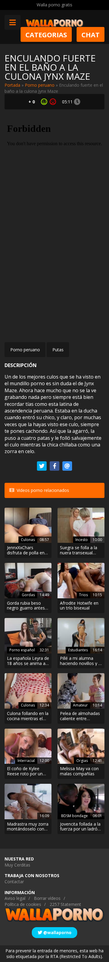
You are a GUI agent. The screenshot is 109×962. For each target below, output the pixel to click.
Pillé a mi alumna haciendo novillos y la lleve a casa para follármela (81, 661)
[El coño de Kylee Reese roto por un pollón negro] (28, 746)
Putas (58, 349)
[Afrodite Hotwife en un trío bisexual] (81, 580)
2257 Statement (65, 904)
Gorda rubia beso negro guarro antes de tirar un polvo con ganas (27, 606)
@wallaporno (56, 932)
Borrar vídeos (47, 898)
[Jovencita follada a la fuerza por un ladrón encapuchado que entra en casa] (81, 801)
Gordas (28, 594)
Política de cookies (23, 904)
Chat (90, 34)
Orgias (82, 760)
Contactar (14, 881)
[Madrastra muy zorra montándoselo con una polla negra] (28, 801)
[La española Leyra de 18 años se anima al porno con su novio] (28, 635)
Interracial (26, 760)
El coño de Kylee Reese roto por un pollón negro (25, 771)
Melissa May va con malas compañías (79, 771)
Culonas (28, 539)
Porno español (22, 650)
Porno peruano (39, 85)
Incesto (81, 539)
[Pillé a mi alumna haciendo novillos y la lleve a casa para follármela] (81, 635)
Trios (83, 594)
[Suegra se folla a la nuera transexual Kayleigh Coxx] (81, 525)
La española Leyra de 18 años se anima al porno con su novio (28, 661)
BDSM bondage (74, 815)
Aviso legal (15, 898)
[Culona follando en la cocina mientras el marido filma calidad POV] (28, 691)
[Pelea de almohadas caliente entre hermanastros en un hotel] (81, 691)
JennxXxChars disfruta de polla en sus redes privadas (26, 550)
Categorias (46, 34)
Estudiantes (78, 650)
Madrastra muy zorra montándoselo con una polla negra (27, 827)
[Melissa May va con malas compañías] (81, 746)
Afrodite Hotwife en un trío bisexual (79, 606)
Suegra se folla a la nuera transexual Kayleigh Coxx (78, 550)
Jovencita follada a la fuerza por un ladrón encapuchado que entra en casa (80, 827)
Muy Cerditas (17, 865)
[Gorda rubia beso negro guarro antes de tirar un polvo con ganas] (28, 580)
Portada (12, 85)
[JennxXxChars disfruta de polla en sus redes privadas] (28, 525)
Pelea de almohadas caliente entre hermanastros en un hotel (80, 716)
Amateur (80, 705)
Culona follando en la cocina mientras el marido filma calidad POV (27, 716)
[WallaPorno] (54, 22)
